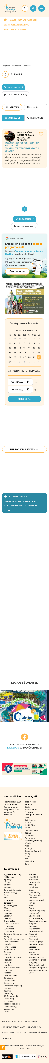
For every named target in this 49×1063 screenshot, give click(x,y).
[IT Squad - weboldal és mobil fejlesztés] (42, 1056)
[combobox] (27, 107)
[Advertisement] (24, 185)
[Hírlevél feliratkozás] (2, 1047)
